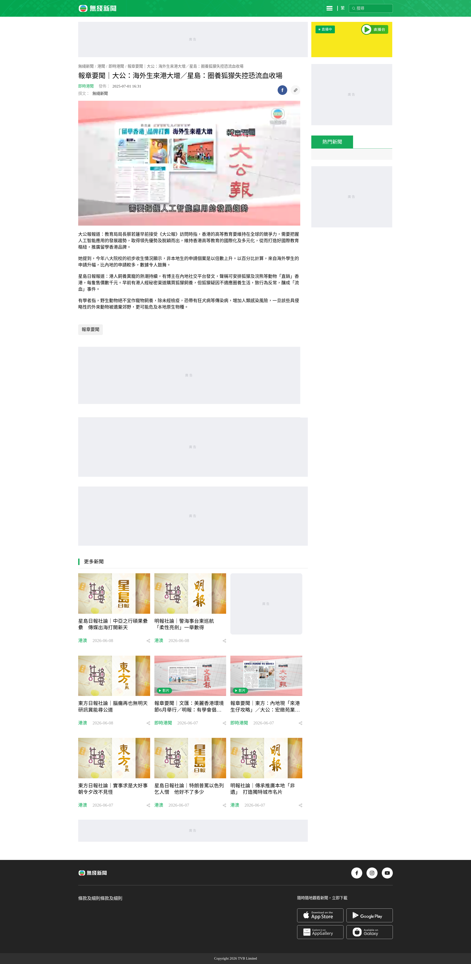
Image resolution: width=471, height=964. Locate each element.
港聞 (101, 66)
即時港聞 (116, 66)
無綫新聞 (86, 66)
